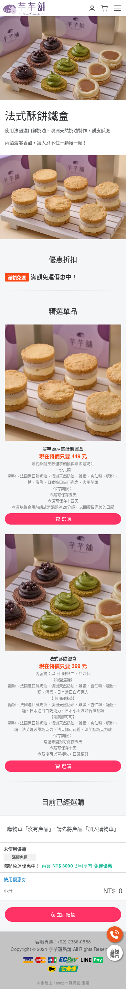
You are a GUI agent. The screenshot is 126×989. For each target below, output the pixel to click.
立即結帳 (66, 914)
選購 (66, 519)
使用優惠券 (15, 879)
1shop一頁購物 (67, 982)
